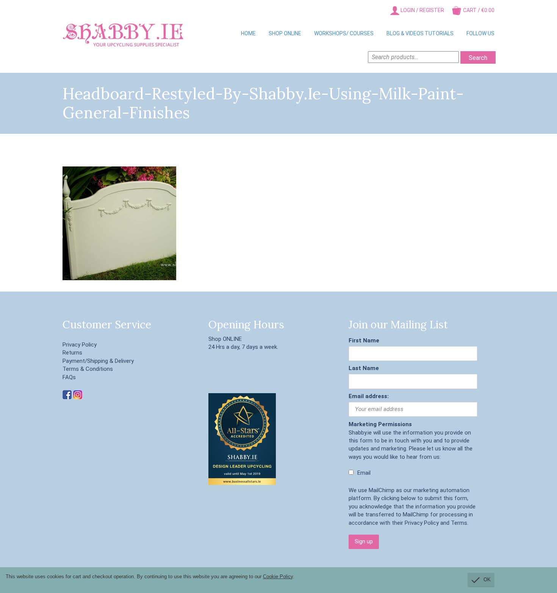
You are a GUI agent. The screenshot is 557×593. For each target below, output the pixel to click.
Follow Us (480, 33)
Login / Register (421, 10)
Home (248, 33)
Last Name (364, 368)
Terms (459, 522)
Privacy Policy (80, 344)
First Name (364, 340)
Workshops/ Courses (344, 33)
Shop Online (285, 33)
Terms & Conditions (88, 369)
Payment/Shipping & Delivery (98, 361)
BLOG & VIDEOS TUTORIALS (420, 33)
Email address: (369, 396)
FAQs (69, 377)
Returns (72, 352)
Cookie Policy (278, 576)
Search (478, 57)
